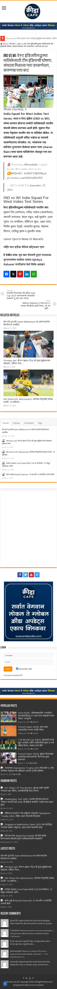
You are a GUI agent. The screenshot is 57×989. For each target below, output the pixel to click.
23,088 (18, 774)
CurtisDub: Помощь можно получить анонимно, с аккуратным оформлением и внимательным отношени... (32, 933)
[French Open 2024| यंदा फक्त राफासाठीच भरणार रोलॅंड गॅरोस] (8, 731)
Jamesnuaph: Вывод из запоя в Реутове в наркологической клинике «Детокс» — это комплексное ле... (29, 954)
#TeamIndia (31, 164)
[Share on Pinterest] (20, 274)
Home (5, 44)
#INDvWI (15, 173)
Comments (29, 423)
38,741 (35, 722)
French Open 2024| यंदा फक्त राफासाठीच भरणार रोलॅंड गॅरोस (33, 728)
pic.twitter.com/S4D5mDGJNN (24, 178)
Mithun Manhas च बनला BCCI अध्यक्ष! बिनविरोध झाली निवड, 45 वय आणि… (35, 305)
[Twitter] (25, 574)
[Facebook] (19, 574)
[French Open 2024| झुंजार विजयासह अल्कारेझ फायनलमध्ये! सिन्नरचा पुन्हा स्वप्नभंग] (8, 757)
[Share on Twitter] (13, 274)
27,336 (35, 749)
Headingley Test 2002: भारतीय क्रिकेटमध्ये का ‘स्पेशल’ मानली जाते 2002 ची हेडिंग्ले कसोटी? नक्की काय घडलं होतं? (27, 802)
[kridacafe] (28, 11)
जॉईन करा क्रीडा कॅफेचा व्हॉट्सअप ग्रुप (23, 247)
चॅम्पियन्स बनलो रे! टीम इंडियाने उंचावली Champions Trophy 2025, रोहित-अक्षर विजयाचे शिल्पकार (26, 815)
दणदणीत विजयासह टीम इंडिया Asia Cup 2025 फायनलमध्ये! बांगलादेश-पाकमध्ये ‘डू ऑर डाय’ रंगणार (21, 295)
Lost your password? (13, 675)
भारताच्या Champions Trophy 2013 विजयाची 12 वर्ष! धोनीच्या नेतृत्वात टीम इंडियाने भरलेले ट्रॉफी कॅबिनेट (27, 769)
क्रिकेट (13, 44)
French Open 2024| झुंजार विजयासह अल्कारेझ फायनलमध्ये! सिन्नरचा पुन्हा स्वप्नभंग (35, 756)
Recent (6, 423)
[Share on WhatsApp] (34, 274)
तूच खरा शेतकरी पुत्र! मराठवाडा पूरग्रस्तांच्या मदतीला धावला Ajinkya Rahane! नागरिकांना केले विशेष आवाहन (27, 259)
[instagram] (37, 574)
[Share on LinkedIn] (27, 274)
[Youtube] (31, 574)
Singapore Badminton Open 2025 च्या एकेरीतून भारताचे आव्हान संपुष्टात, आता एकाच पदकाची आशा (26, 826)
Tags (40, 423)
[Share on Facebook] (6, 274)
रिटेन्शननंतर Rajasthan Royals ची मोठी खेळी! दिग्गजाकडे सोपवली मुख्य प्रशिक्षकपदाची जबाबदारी (23, 837)
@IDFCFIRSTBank (35, 173)
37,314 (35, 733)
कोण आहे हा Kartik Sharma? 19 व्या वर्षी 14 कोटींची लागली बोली (30, 474)
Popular (16, 423)
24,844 (34, 763)
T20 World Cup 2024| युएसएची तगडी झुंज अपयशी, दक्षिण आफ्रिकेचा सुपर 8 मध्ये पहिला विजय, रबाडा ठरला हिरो (36, 742)
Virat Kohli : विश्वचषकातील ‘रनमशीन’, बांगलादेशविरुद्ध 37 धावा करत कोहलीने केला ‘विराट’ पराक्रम (36, 715)
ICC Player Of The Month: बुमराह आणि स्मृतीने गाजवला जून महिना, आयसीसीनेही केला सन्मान (25, 789)
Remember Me (25, 669)
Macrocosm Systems (34, 985)
